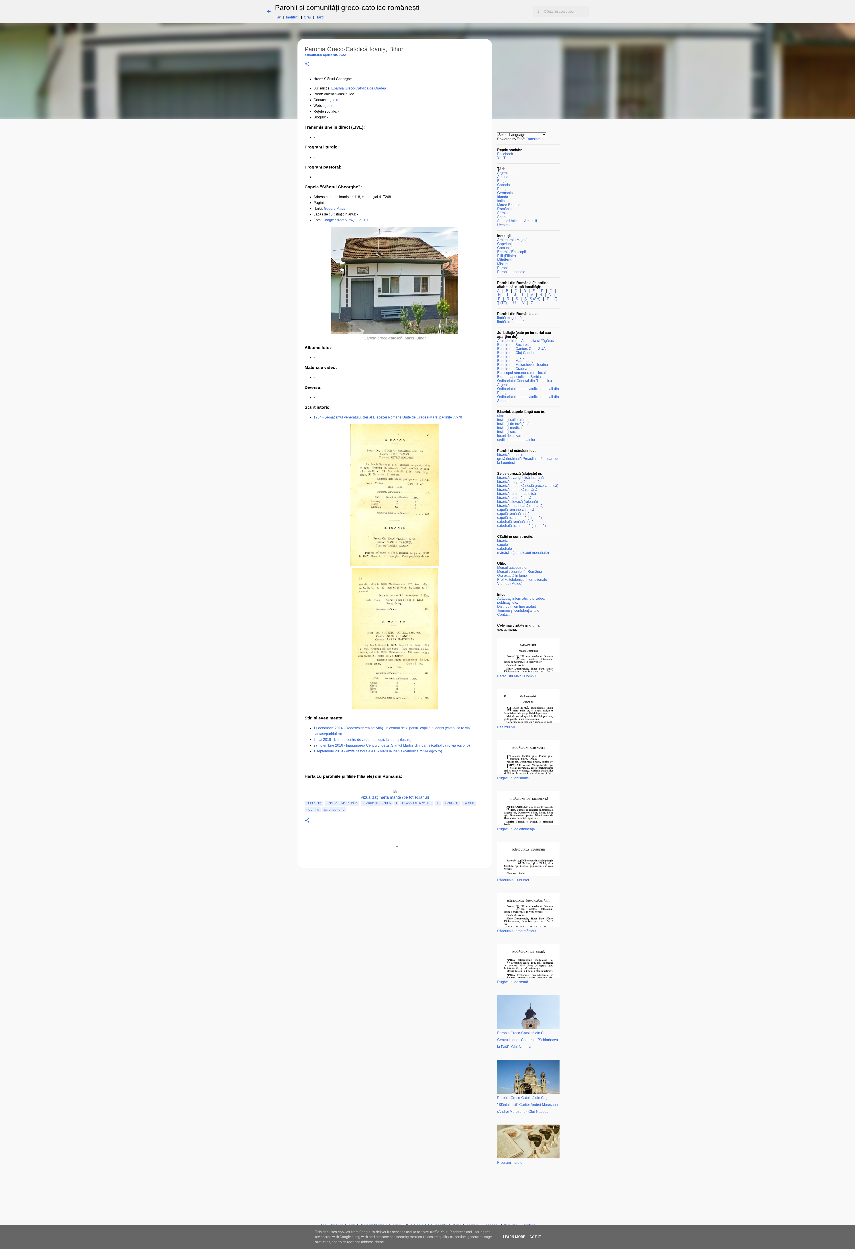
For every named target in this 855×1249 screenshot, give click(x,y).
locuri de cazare (509, 436)
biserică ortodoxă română (517, 489)
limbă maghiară (509, 318)
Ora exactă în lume (512, 575)
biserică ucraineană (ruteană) (520, 506)
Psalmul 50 (506, 727)
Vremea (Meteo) (509, 583)
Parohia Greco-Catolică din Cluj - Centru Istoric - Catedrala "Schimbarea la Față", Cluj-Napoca (527, 1040)
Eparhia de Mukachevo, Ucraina (522, 365)
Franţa (502, 189)
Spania (503, 217)
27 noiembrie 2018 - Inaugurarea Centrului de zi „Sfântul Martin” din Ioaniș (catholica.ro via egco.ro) (392, 745)
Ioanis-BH (451, 803)
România (312, 809)
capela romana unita (342, 803)
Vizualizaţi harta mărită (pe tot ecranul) (394, 797)
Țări (278, 17)
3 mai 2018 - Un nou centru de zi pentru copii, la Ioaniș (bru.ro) (362, 739)
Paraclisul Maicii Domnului (518, 676)
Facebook (505, 154)
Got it (535, 1237)
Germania (505, 193)
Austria (502, 177)
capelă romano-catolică (515, 510)
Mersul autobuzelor (512, 567)
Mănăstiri (504, 260)
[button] (307, 64)
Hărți (320, 17)
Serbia (502, 213)
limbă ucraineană (511, 322)
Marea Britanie (508, 205)
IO (438, 803)
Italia (501, 201)
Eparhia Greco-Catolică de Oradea (358, 88)
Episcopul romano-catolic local (521, 373)
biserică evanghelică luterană (520, 477)
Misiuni (503, 264)
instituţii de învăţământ (514, 424)
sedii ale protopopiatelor (516, 440)
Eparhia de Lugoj (510, 357)
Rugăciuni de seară (512, 982)
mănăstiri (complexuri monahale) (523, 552)
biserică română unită (514, 498)
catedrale (504, 548)
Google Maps (334, 208)
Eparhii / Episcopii (511, 252)
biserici (503, 540)
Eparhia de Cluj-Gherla (515, 353)
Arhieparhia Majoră (512, 240)
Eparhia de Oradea (377, 803)
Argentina (505, 173)
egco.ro (333, 100)
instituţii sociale (509, 432)
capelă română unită (513, 514)
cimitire (503, 416)
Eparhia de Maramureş (515, 361)
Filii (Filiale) (506, 256)
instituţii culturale (510, 420)
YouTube (504, 158)
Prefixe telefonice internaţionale (522, 579)
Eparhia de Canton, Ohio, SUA (521, 349)
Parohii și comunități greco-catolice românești (347, 8)
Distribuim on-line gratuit (516, 606)
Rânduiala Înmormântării (516, 931)
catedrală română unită (515, 522)
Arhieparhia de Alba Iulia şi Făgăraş (525, 341)
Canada (503, 185)
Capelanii (505, 244)
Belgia (502, 181)
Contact (503, 614)
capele (502, 544)
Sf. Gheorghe (334, 809)
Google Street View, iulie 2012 (346, 220)
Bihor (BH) (313, 803)
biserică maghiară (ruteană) (519, 481)
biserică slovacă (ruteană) (517, 502)
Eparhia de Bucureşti (513, 345)
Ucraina (503, 225)
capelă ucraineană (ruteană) (519, 518)
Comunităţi (505, 248)
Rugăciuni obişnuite (513, 778)
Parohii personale (511, 272)
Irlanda (502, 197)
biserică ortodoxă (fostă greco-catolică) (527, 485)
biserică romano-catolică (516, 494)
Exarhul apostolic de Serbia (519, 377)
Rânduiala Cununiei (513, 880)
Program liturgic (509, 1162)
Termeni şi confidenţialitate (518, 610)
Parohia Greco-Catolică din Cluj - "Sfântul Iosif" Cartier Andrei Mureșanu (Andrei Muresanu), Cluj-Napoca (527, 1104)
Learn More (514, 1237)
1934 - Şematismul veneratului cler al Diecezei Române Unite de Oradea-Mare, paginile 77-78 (388, 417)
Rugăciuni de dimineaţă (516, 829)
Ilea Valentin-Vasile (416, 803)
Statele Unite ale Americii (517, 221)
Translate (533, 139)
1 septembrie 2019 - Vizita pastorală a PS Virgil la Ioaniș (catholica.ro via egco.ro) (378, 751)
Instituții (292, 17)
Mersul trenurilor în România (519, 571)
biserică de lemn (510, 455)
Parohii (469, 803)
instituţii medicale (511, 428)
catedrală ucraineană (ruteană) (521, 526)
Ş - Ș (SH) (532, 299)
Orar (307, 17)
